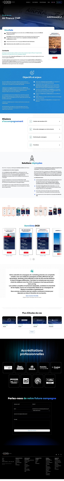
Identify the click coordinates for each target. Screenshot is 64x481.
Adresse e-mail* (17, 404)
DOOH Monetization (58, 461)
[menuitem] (52, 2)
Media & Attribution (19, 458)
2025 (13, 461)
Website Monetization (58, 462)
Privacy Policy (48, 473)
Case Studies (47, 464)
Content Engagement (49, 462)
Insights (36, 461)
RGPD (25, 471)
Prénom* (33, 404)
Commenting (48, 461)
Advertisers (47, 463)
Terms (47, 472)
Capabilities (17, 459)
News (49, 2)
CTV (25, 463)
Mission (3, 458)
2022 (9, 461)
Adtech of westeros (5, 461)
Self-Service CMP (27, 461)
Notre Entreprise (43, 2)
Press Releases (37, 463)
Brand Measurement (18, 462)
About (3, 459)
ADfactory (26, 464)
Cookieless (26, 462)
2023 (11, 461)
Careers (3, 460)
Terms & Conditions (27, 470)
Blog (16, 463)
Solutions (28, 2)
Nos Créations (35, 2)
